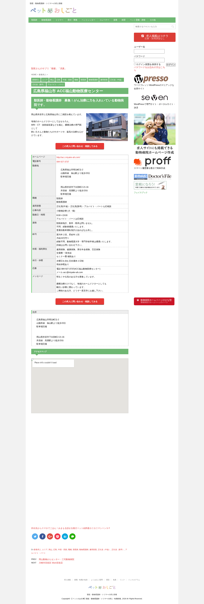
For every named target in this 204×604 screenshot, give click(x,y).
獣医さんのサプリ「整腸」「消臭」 (49, 68)
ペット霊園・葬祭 (137, 20)
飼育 (124, 20)
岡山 (50, 550)
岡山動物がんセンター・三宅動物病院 (56, 559)
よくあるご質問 (97, 580)
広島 (55, 550)
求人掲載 (67, 580)
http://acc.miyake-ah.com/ (68, 157)
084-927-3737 (62, 161)
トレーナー (104, 20)
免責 (114, 580)
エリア (44, 550)
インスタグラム (134, 580)
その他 (153, 20)
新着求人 (37, 550)
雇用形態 (93, 550)
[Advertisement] (79, 47)
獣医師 (34, 20)
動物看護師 (46, 20)
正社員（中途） (104, 550)
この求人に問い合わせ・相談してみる (80, 146)
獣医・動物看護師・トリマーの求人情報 (102, 595)
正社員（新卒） (118, 550)
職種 (70, 550)
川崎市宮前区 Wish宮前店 (51, 563)
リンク (122, 580)
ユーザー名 (139, 47)
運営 (107, 580)
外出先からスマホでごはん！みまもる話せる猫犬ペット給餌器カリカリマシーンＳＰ (70, 528)
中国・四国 (62, 550)
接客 (115, 20)
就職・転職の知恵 (81, 580)
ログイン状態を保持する (148, 64)
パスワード (139, 56)
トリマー (59, 20)
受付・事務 (72, 20)
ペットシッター (88, 20)
